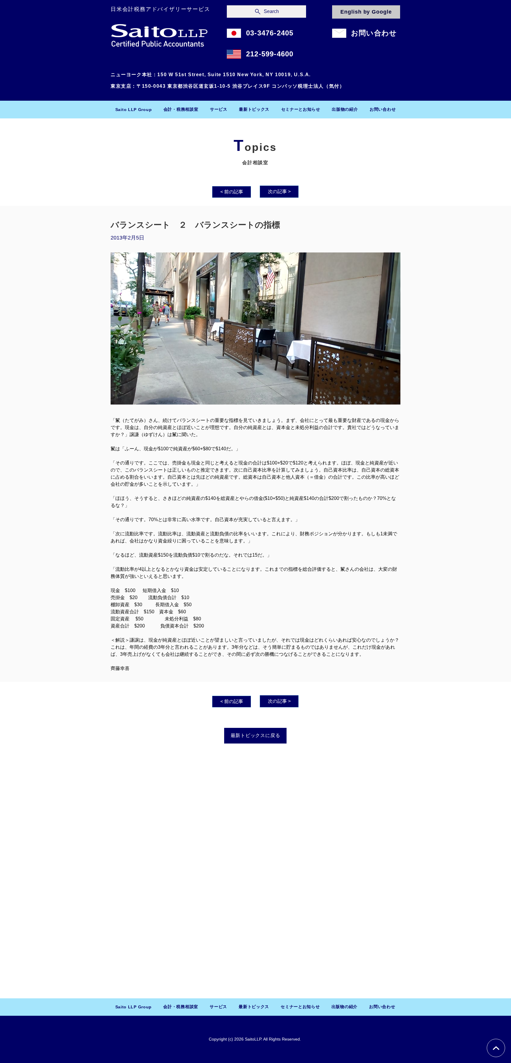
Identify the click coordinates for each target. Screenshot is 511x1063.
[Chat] (496, 1048)
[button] (181, 109)
